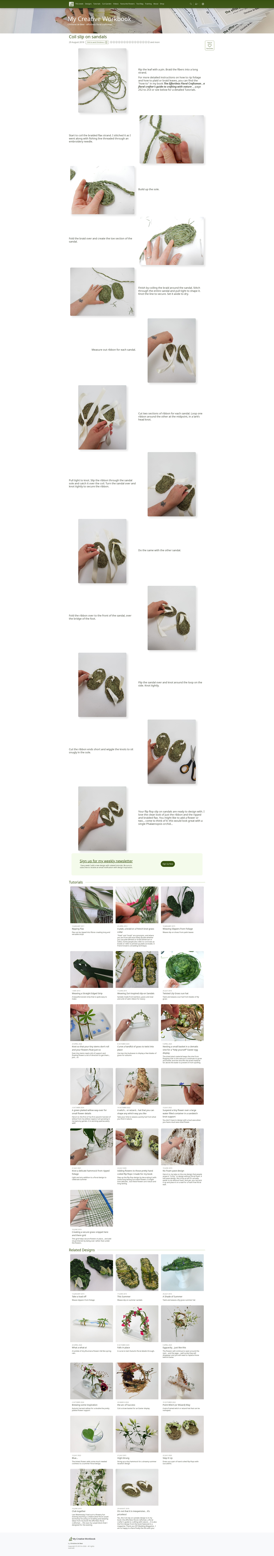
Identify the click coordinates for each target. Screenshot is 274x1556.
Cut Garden (106, 4)
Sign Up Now (168, 864)
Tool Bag (139, 4)
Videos (116, 4)
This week (79, 4)
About (155, 4)
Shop (162, 4)
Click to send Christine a (95, 42)
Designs (88, 4)
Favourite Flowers (127, 4)
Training (148, 4)
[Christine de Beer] (71, 4)
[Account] (196, 4)
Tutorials (96, 4)
